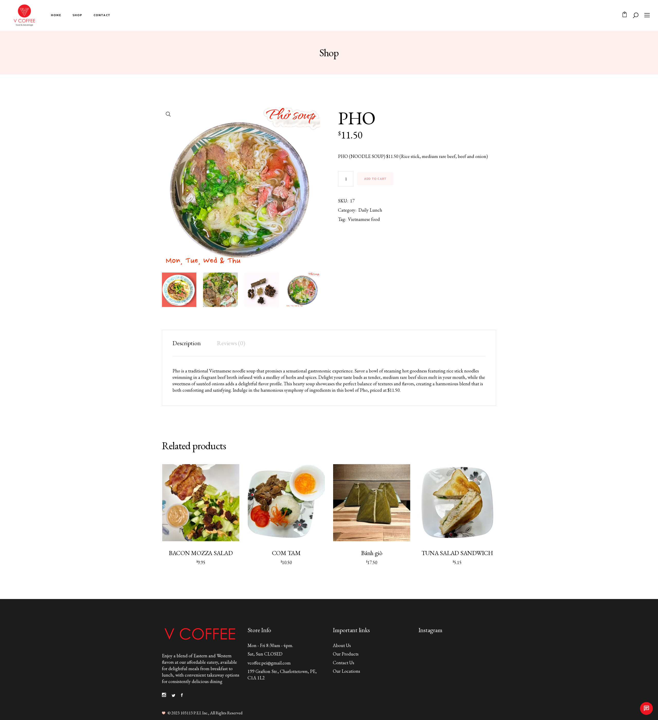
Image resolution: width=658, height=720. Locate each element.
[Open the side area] (647, 15)
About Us (342, 645)
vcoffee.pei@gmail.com (269, 663)
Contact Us (343, 663)
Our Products (346, 654)
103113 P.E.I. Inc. (194, 713)
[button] (168, 114)
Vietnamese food (364, 219)
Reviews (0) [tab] (231, 343)
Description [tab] (186, 343)
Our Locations (346, 671)
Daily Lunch (370, 210)
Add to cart (375, 178)
